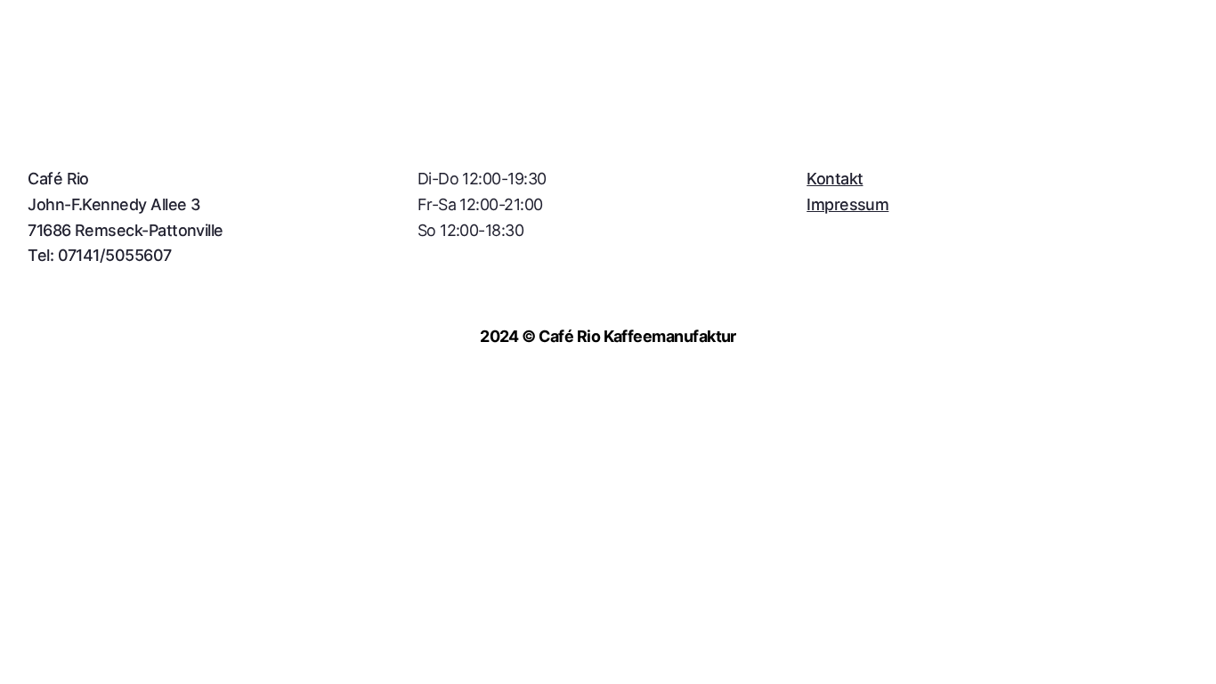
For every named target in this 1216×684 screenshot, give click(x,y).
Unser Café (69, 73)
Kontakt (513, 73)
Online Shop (1143, 73)
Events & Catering (367, 73)
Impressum (847, 204)
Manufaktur (206, 73)
